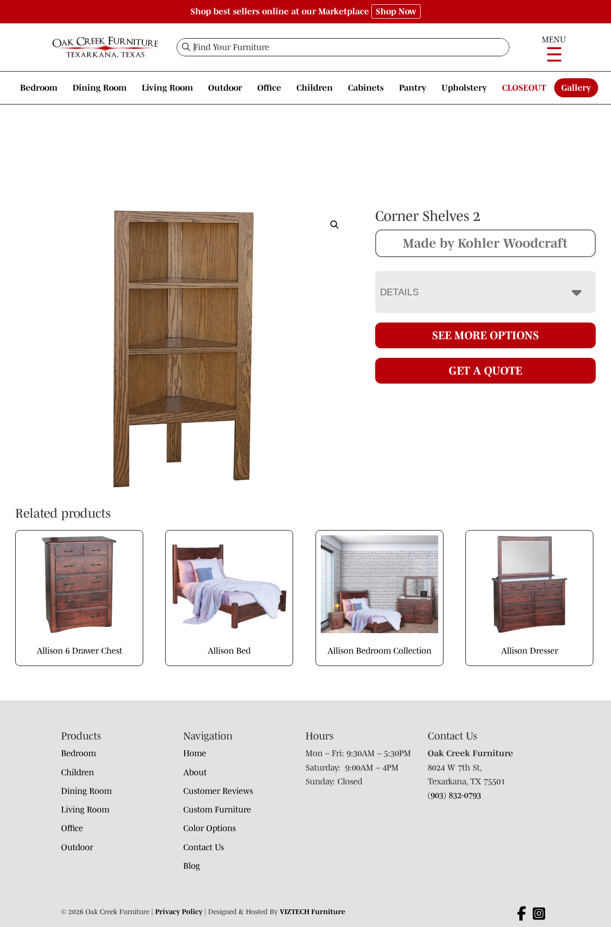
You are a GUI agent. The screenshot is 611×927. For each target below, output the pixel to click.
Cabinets (366, 88)
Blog (191, 866)
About (195, 772)
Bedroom (38, 88)
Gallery (576, 88)
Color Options (209, 828)
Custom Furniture (217, 809)
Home (194, 753)
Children (314, 88)
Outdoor (225, 88)
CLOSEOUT (524, 88)
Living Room (167, 88)
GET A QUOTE (485, 370)
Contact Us (203, 847)
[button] (334, 224)
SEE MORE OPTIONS (485, 335)
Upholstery (464, 88)
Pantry (412, 88)
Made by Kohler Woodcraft (485, 243)
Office (269, 88)
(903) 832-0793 (454, 795)
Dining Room (99, 88)
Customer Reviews (218, 791)
